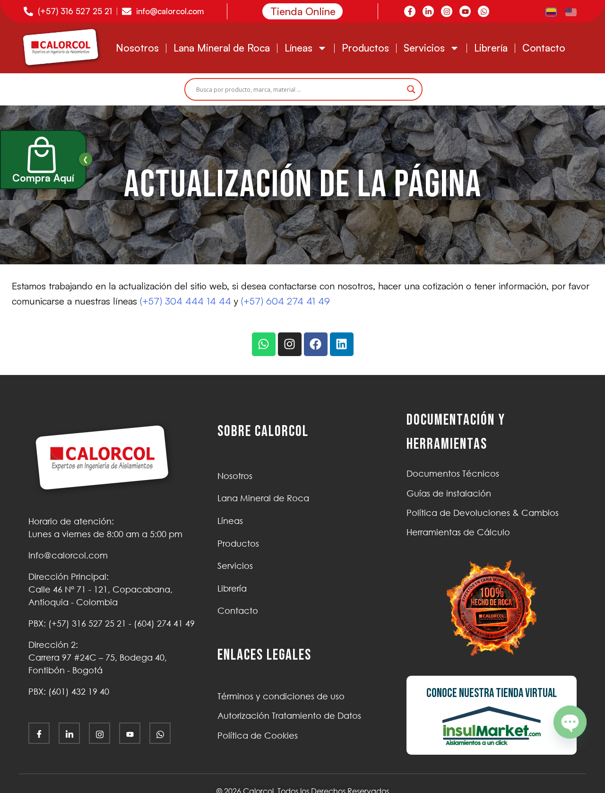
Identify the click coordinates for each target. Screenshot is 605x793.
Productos (365, 48)
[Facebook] (316, 344)
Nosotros (137, 48)
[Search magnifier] (411, 89)
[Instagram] (446, 11)
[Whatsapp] (483, 11)
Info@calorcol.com (68, 555)
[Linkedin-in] (428, 11)
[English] (571, 11)
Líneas (298, 48)
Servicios (424, 48)
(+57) (87, 623)
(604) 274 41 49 (164, 623)
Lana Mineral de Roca (221, 48)
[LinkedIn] (69, 733)
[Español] (551, 11)
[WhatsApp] (160, 733)
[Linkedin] (342, 344)
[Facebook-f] (409, 11)
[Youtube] (465, 11)
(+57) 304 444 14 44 (185, 301)
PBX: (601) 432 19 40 (68, 691)
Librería (491, 48)
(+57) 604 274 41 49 (285, 301)
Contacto (543, 48)
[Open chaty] (570, 722)
